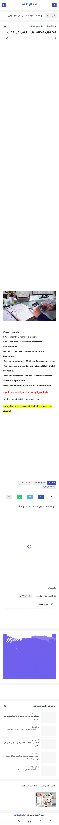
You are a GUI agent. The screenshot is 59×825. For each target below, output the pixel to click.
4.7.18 (34, 740)
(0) (4, 38)
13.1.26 (34, 753)
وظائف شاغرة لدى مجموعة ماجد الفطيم (23, 730)
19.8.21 (34, 767)
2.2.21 (34, 727)
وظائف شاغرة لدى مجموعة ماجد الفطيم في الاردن (21, 717)
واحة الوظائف (29, 4)
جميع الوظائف (34, 26)
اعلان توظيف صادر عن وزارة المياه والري (24, 16)
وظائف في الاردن (48, 487)
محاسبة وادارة (24, 483)
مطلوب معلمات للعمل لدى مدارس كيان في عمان (21, 744)
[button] (41, 497)
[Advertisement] (29, 167)
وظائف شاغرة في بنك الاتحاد (27, 770)
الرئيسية (50, 26)
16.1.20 (34, 713)
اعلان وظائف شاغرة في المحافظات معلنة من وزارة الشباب (22, 757)
